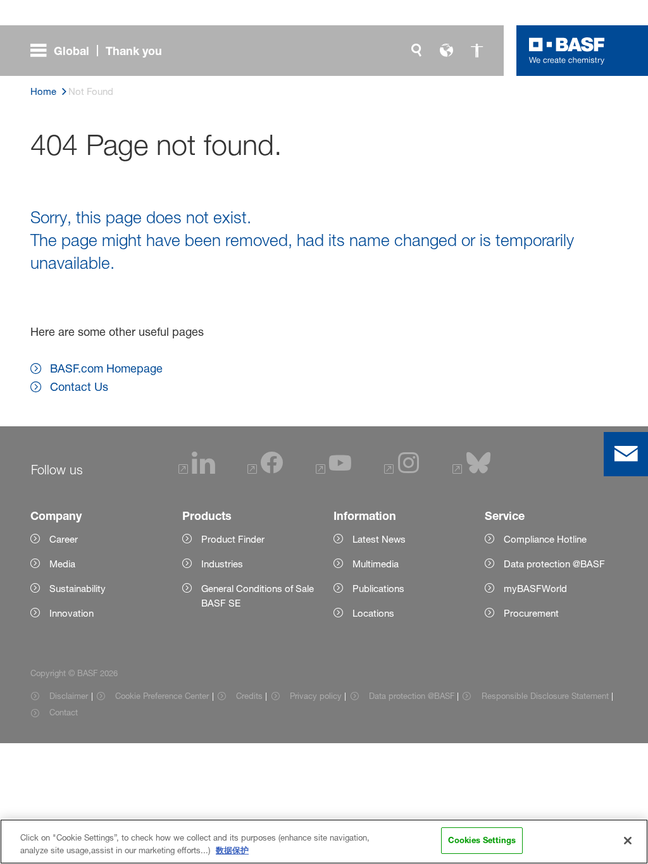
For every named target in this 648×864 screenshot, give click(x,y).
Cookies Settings (482, 840)
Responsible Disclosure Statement (545, 696)
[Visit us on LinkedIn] (197, 470)
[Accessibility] (477, 50)
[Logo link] (567, 51)
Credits (249, 696)
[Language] (446, 50)
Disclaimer (68, 696)
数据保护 (232, 850)
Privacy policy (316, 696)
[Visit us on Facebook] (265, 470)
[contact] (626, 454)
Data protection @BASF (411, 696)
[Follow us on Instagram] (401, 470)
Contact (63, 712)
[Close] (628, 841)
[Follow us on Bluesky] (472, 470)
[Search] (416, 50)
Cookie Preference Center (162, 696)
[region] (324, 841)
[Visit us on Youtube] (333, 470)
